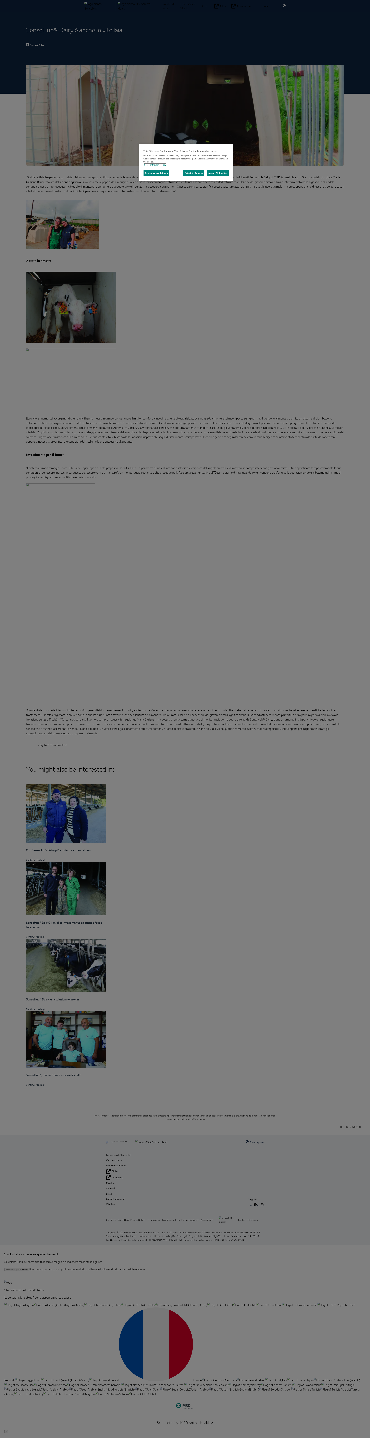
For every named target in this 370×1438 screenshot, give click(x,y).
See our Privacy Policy (155, 165)
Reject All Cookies (194, 173)
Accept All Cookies (217, 173)
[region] (186, 163)
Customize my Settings (156, 173)
